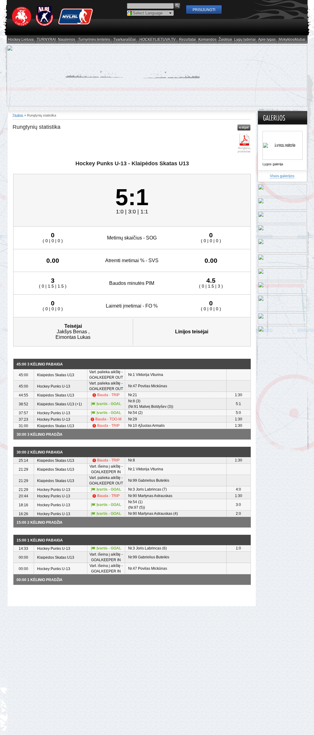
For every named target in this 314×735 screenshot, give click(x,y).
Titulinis (17, 115)
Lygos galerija (272, 164)
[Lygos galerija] (282, 145)
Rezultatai (187, 39)
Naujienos (66, 39)
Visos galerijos (282, 176)
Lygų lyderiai (245, 39)
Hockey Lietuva (21, 39)
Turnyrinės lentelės (94, 39)
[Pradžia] (53, 25)
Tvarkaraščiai (124, 39)
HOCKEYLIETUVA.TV (158, 39)
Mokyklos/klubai (292, 39)
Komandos (207, 39)
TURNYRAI (46, 39)
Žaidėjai (225, 39)
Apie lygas (267, 39)
